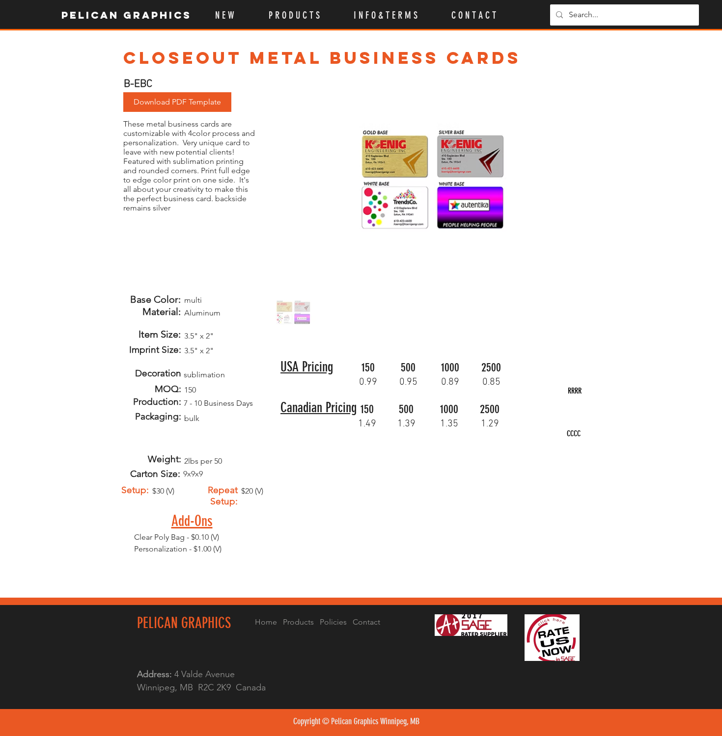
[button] (303, 15)
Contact (366, 622)
